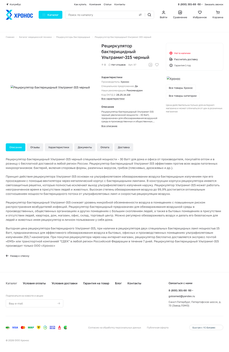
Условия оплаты (34, 283)
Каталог (11, 283)
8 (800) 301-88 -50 (189, 4)
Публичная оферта (157, 327)
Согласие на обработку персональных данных (114, 327)
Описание (15, 147)
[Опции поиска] (140, 15)
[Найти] (149, 15)
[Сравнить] (150, 65)
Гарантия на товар (96, 283)
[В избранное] (157, 65)
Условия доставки (64, 283)
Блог (118, 283)
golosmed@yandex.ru (182, 296)
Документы (85, 147)
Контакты (134, 283)
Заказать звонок (214, 4)
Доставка (124, 147)
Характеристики (58, 147)
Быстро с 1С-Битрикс (204, 327)
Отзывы (35, 147)
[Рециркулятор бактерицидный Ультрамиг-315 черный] (50, 87)
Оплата (104, 147)
